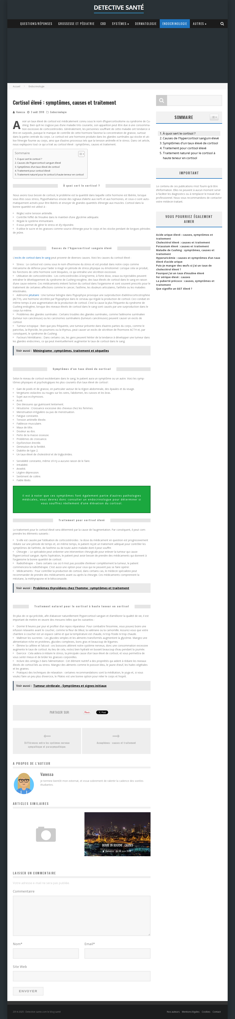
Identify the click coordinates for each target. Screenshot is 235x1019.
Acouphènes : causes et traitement (116, 743)
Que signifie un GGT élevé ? (174, 288)
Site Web (20, 966)
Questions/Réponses (36, 23)
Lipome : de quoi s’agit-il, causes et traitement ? (46, 845)
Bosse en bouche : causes (117, 845)
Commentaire (24, 891)
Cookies (206, 1011)
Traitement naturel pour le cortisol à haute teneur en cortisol (50, 174)
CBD (103, 23)
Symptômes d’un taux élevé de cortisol (38, 166)
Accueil (16, 86)
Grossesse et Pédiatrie (76, 23)
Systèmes (119, 23)
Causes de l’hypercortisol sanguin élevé (39, 162)
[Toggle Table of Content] (79, 154)
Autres (198, 23)
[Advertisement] (117, 55)
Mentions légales (190, 1011)
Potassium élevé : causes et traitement (182, 246)
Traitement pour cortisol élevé (33, 170)
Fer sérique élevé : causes (173, 277)
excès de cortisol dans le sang (32, 257)
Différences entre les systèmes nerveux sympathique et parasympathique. (47, 744)
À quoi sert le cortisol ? (29, 159)
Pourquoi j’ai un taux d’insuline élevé (180, 273)
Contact (217, 1011)
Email (89, 944)
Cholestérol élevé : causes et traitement (183, 242)
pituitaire (34, 295)
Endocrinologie (174, 23)
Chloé (36, 851)
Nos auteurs (173, 1011)
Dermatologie (146, 23)
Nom (17, 944)
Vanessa (20, 112)
